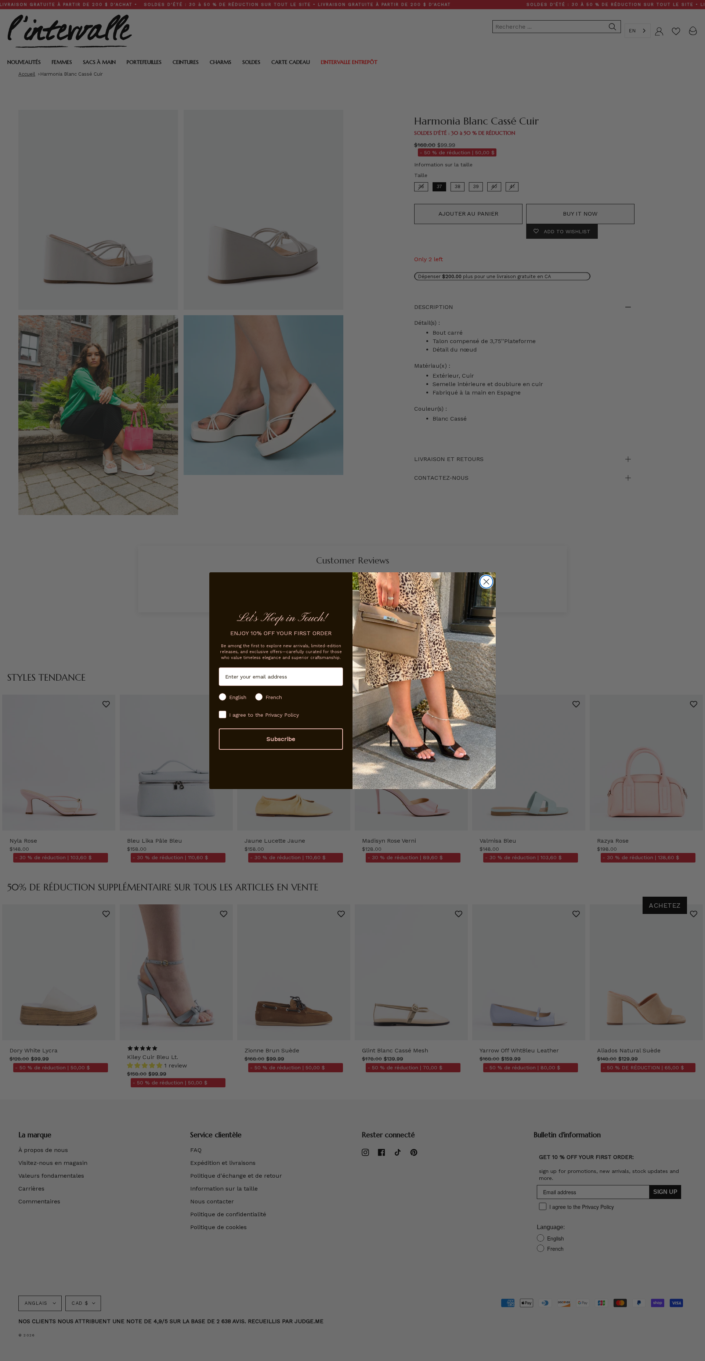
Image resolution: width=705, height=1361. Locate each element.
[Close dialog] (486, 581)
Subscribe (281, 738)
